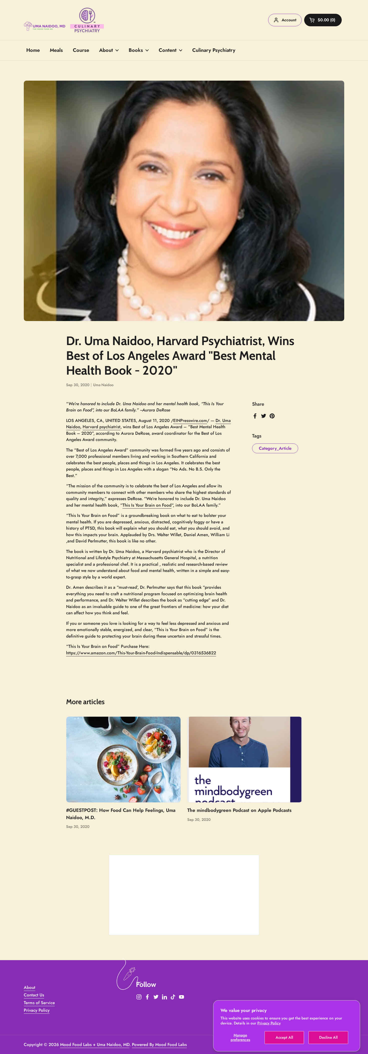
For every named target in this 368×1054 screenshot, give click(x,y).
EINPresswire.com (190, 420)
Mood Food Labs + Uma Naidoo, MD (94, 1044)
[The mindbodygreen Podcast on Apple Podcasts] (244, 759)
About (29, 987)
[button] (323, 20)
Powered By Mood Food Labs (159, 1044)
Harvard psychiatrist (101, 427)
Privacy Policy (269, 1023)
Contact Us (34, 995)
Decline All (328, 1037)
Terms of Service (39, 1003)
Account (289, 20)
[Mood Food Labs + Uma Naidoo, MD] (64, 20)
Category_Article (275, 448)
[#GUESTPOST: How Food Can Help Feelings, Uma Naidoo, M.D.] (123, 759)
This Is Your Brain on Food (146, 505)
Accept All (284, 1037)
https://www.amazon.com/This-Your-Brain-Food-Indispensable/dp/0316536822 (141, 653)
